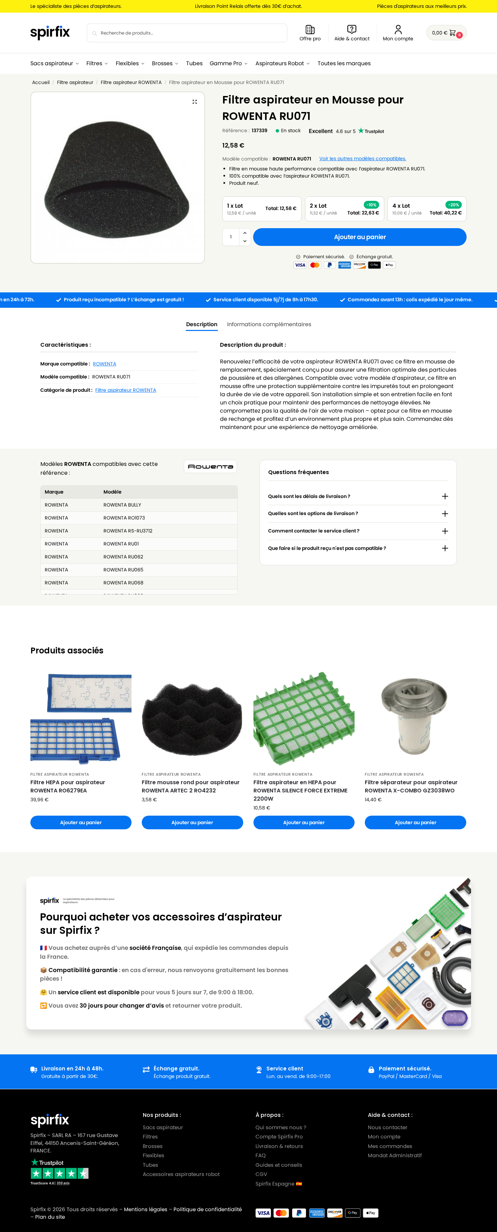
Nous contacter (388, 1127)
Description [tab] (202, 324)
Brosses (153, 1145)
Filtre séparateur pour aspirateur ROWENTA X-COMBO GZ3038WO (411, 786)
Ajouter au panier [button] (81, 822)
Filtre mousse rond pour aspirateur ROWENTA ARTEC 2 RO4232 (191, 786)
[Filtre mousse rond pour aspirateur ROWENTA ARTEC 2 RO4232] (192, 717)
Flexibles (153, 1155)
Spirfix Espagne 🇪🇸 (279, 1183)
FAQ (261, 1155)
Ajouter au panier (360, 237)
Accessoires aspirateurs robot (181, 1174)
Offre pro (310, 38)
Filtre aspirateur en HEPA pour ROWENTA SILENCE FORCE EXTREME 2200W (300, 790)
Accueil (41, 82)
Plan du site (50, 1216)
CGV (261, 1174)
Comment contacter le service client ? (314, 530)
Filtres (150, 1136)
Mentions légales (145, 1209)
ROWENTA (104, 363)
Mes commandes (391, 1145)
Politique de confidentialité (208, 1209)
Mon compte (398, 38)
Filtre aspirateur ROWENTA (131, 82)
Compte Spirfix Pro (279, 1136)
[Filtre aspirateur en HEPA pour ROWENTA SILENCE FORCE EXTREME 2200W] (304, 717)
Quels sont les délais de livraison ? (309, 496)
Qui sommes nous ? (281, 1127)
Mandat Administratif (395, 1155)
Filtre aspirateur (75, 82)
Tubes (150, 1164)
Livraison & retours (279, 1145)
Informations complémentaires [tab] (269, 324)
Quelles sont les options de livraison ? (313, 513)
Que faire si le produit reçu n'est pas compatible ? (327, 548)
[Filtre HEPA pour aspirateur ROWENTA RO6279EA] (81, 717)
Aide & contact (352, 38)
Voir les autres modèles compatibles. (362, 158)
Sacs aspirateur (163, 1127)
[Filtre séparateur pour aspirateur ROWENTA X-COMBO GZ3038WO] (415, 717)
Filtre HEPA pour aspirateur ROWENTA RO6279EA (67, 786)
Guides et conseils (279, 1164)
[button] (446, 32)
